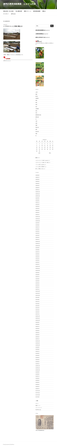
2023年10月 (38, 245)
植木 (36, 106)
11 (44, 145)
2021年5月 (37, 305)
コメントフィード (39, 407)
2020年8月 (37, 324)
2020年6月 (37, 328)
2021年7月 (37, 301)
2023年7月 (37, 251)
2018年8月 (37, 374)
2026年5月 (37, 181)
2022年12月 (38, 266)
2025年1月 (37, 214)
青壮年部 (37, 131)
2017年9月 (37, 396)
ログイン (37, 403)
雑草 (36, 129)
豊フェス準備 (38, 168)
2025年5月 (37, 206)
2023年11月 (38, 243)
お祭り (37, 92)
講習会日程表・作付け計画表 (8, 11)
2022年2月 (37, 287)
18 (44, 147)
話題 (36, 123)
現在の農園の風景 (19, 11)
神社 (36, 112)
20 (50, 147)
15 (36, 147)
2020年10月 (38, 320)
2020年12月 (38, 316)
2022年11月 (38, 268)
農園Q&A (44, 11)
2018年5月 (37, 380)
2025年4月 (37, 208)
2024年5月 (37, 231)
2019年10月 (38, 345)
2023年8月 (37, 249)
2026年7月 (37, 177)
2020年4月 (37, 332)
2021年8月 (37, 299)
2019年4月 (37, 357)
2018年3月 (37, 384)
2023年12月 (38, 241)
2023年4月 (37, 258)
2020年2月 (37, 336)
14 (52, 145)
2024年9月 (37, 222)
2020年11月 (38, 318)
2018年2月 (37, 386)
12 (47, 145)
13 (50, 145)
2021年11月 (38, 293)
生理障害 (37, 108)
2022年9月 (37, 272)
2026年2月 (37, 187)
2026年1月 (37, 189)
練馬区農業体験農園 (36, 11)
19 (47, 147)
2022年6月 (37, 278)
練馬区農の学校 (38, 114)
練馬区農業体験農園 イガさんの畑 (19, 4)
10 (42, 145)
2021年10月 (38, 295)
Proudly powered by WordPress (8, 444)
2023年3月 (37, 260)
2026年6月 (37, 179)
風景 (36, 133)
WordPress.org (38, 409)
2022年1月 (37, 289)
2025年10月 (38, 195)
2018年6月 (37, 378)
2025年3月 (37, 210)
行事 (36, 121)
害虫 (36, 102)
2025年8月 (37, 200)
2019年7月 (37, 351)
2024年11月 (38, 218)
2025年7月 (37, 202)
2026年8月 (37, 175)
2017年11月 (38, 392)
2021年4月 (37, 307)
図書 (36, 94)
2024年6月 (37, 229)
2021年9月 (37, 297)
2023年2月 (37, 262)
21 (52, 147)
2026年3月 (37, 185)
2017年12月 (38, 390)
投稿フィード (38, 405)
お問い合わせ (13, 13)
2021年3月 (37, 309)
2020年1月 (37, 338)
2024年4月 (37, 233)
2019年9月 (37, 347)
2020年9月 (37, 322)
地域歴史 (37, 98)
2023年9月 (37, 247)
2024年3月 (37, 235)
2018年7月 (37, 376)
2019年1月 (37, 363)
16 (39, 147)
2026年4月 (37, 183)
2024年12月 (38, 216)
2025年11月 (38, 193)
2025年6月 (37, 204)
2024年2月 (37, 237)
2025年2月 (37, 212)
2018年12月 (38, 365)
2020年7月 (37, 326)
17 (42, 147)
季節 (36, 100)
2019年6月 (37, 353)
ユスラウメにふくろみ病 (40, 160)
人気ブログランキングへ (7, 60)
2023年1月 (37, 264)
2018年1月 (37, 388)
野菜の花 (37, 127)
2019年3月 (37, 359)
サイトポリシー (6, 13)
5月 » (50, 152)
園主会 (37, 96)
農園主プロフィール (27, 11)
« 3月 (39, 152)
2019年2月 (37, 361)
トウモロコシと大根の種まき (13, 26)
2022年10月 (38, 270)
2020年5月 (37, 330)
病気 (36, 110)
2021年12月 (38, 291)
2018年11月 (38, 367)
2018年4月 (37, 382)
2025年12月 (38, 191)
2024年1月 (37, 239)
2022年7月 (37, 276)
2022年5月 (37, 280)
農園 (36, 125)
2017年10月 (38, 394)
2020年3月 (37, 334)
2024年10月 (38, 220)
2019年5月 (37, 355)
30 (39, 150)
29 (36, 150)
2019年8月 (37, 349)
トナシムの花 (38, 164)
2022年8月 (37, 274)
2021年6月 (37, 303)
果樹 (36, 104)
